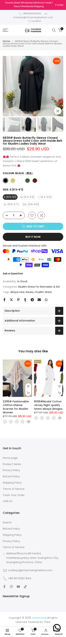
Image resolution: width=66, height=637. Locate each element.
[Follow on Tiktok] (25, 586)
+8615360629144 (31, 13)
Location (36, 21)
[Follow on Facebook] (4, 586)
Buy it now (33, 237)
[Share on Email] (39, 299)
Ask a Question (13, 273)
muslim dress (43, 292)
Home (6, 41)
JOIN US (7, 501)
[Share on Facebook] (4, 299)
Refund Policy (11, 476)
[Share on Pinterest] (18, 299)
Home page (10, 458)
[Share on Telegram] (32, 299)
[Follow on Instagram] (11, 586)
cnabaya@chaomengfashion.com (33, 17)
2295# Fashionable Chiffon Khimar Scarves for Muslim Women (16, 407)
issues (29, 292)
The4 (47, 622)
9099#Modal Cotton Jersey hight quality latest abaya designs (48, 405)
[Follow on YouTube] (18, 586)
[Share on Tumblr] (25, 299)
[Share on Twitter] (11, 299)
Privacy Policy (11, 470)
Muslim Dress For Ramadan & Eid (39, 287)
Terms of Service (14, 489)
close (60, 5)
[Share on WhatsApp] (46, 299)
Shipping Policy (12, 482)
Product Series (12, 464)
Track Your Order (14, 495)
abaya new (17, 292)
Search (7, 522)
